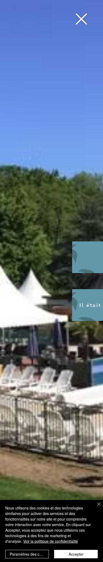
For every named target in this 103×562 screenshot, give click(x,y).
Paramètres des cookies (29, 554)
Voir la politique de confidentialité (50, 541)
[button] (81, 19)
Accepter (76, 554)
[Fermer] (95, 507)
